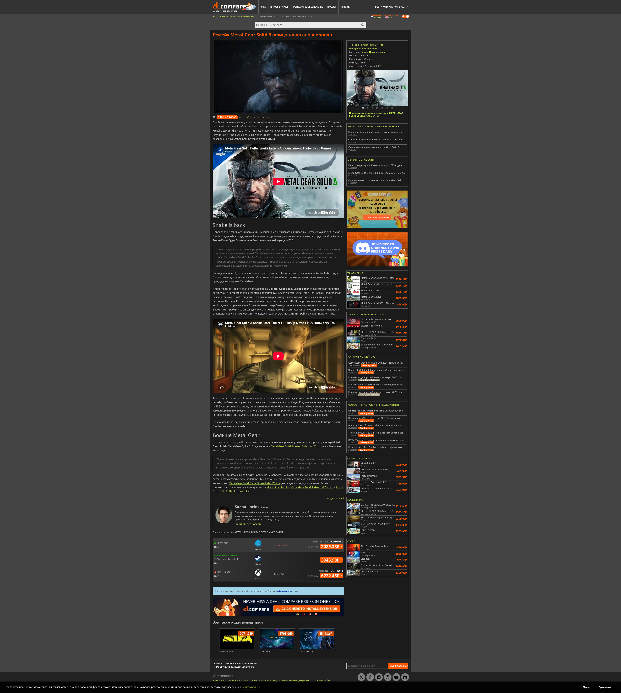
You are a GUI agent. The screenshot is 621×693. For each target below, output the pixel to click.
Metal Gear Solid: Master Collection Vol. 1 (296, 446)
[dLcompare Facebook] (369, 677)
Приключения (377, 51)
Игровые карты (279, 7)
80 (217, 547)
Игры (263, 7)
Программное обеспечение (307, 7)
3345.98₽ (330, 560)
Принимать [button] (605, 687)
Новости (345, 7)
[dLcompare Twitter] (361, 677)
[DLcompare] (223, 675)
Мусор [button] (586, 687)
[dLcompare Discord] (404, 677)
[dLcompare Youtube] (396, 677)
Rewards (332, 7)
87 (217, 576)
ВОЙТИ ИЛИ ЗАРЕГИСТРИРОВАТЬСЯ (393, 7)
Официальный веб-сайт (363, 48)
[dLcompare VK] (378, 677)
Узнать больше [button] (252, 687)
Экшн (365, 51)
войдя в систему (285, 591)
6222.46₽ (330, 575)
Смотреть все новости (248, 524)
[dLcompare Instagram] (387, 677)
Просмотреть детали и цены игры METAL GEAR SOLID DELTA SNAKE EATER (376, 114)
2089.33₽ (330, 546)
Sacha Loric (244, 117)
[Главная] (213, 16)
